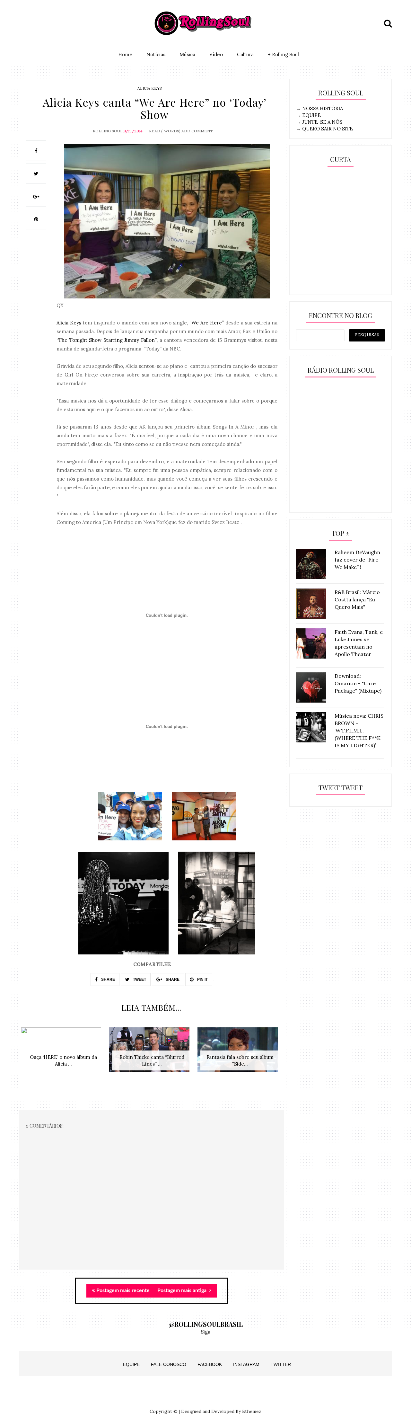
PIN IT (202, 979)
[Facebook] (55, 23)
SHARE (107, 979)
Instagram (246, 1364)
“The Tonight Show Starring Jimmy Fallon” (107, 340)
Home (125, 54)
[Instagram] (26, 23)
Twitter (281, 1364)
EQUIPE (311, 115)
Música (187, 54)
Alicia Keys (149, 88)
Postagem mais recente (123, 1290)
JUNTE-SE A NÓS (322, 122)
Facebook (209, 1364)
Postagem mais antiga (182, 1290)
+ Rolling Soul (283, 54)
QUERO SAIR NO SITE (327, 129)
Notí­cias (155, 54)
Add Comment (197, 131)
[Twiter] (41, 23)
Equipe (131, 1364)
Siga (205, 1332)
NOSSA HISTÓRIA (322, 108)
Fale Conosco (168, 1364)
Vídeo (216, 54)
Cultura (245, 54)
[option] (63, 1053)
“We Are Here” (206, 323)
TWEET (139, 979)
